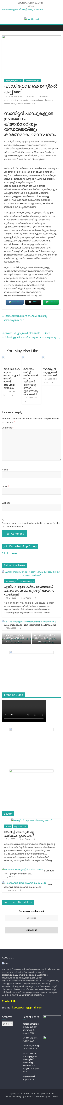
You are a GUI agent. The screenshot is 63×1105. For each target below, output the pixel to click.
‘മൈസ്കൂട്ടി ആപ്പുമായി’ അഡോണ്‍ (50, 372)
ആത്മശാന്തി (29, 1076)
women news (29, 104)
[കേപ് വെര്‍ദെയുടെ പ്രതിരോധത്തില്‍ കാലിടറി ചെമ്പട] (29, 621)
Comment (7, 427)
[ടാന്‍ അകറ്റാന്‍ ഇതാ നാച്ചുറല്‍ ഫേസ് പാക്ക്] (24, 882)
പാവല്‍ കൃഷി (29, 1037)
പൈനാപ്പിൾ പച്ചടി (31, 1045)
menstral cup (16, 100)
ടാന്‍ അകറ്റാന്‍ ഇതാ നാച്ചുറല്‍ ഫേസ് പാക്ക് (28, 885)
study (13, 104)
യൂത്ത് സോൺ (20, 826)
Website (6, 502)
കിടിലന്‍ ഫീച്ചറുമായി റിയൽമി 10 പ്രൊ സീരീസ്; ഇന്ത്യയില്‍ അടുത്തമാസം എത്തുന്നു (31, 337)
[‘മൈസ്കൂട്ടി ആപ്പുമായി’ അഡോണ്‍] (51, 357)
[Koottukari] (5, 28)
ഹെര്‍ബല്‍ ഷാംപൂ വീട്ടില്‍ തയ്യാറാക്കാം (29, 872)
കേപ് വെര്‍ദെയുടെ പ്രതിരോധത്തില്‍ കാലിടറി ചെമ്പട (30, 624)
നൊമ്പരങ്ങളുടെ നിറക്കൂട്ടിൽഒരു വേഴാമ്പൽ (22, 9)
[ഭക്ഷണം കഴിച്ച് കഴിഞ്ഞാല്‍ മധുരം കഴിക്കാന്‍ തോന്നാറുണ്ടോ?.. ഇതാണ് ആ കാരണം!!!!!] (31, 357)
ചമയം (8, 826)
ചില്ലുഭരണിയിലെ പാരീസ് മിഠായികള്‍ (13, 637)
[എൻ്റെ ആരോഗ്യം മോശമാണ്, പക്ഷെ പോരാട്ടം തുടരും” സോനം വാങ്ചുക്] (31, 571)
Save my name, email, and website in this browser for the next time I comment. (31, 524)
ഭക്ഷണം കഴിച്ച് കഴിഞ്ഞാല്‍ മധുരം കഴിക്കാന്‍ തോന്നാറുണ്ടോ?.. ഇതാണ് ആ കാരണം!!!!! (30, 381)
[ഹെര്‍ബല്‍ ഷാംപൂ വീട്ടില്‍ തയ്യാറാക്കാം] (22, 869)
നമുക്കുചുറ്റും (11, 581)
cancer (7, 100)
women (20, 104)
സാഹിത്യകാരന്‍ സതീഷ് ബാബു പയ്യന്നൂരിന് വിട (24, 318)
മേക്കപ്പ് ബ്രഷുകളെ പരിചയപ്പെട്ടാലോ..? (19, 833)
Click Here (9, 553)
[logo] (5, 963)
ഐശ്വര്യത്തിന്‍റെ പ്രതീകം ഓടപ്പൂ (45, 637)
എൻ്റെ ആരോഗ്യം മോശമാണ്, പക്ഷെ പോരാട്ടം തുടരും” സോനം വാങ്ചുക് (29, 590)
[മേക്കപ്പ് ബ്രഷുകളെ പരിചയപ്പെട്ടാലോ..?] (31, 820)
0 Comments (43, 96)
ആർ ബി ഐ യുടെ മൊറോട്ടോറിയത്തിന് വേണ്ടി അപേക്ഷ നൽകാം (11, 378)
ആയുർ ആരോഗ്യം (14, 80)
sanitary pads (28, 100)
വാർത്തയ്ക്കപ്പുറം (32, 80)
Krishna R (31, 96)
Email (5, 486)
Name (6, 469)
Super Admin (26, 598)
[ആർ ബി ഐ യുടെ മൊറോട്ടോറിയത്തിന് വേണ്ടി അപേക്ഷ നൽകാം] (11, 357)
